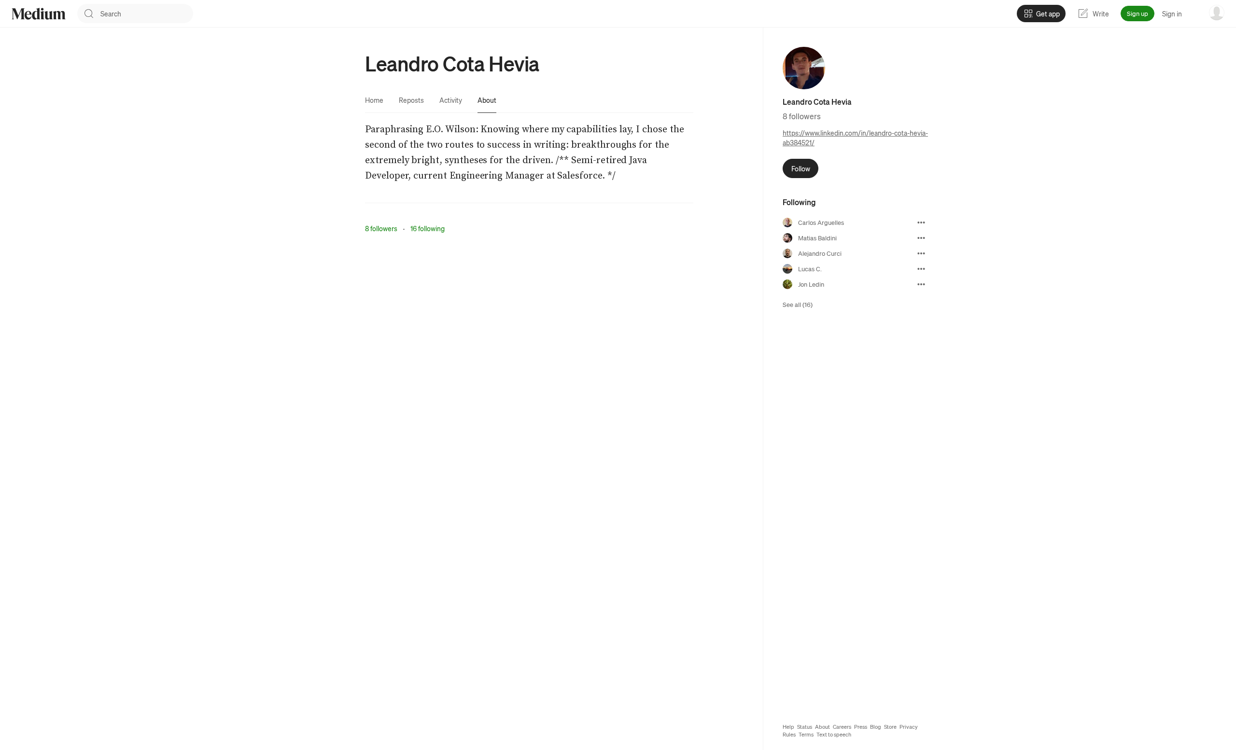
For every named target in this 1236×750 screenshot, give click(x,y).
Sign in (1172, 13)
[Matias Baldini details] (921, 238)
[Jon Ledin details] (921, 284)
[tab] (374, 100)
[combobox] (146, 13)
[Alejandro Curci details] (921, 253)
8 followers (381, 228)
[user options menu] (1216, 12)
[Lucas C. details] (921, 269)
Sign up (1137, 13)
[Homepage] (39, 14)
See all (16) (798, 304)
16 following (427, 228)
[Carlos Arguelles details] (921, 222)
